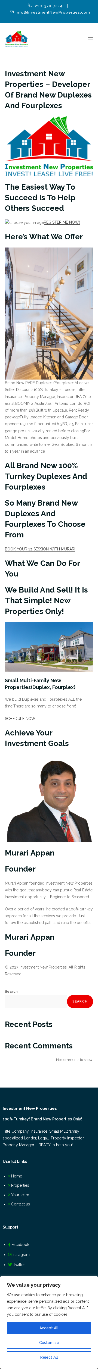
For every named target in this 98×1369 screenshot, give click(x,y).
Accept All (49, 1328)
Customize (49, 1342)
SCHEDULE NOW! (20, 718)
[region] (49, 1322)
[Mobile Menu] (90, 39)
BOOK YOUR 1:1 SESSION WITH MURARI (40, 549)
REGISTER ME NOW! (62, 222)
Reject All (49, 1357)
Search (11, 991)
